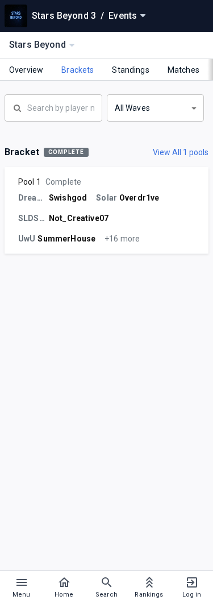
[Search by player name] (53, 107)
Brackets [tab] (77, 69)
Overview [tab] (26, 69)
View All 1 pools (180, 152)
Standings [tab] (130, 69)
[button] (155, 108)
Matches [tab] (183, 69)
